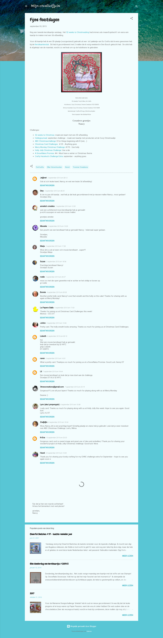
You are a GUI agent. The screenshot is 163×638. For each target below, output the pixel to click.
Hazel (42, 453)
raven (42, 358)
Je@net (43, 178)
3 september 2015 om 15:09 (58, 226)
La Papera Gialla (46, 307)
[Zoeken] (136, 7)
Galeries (89, 631)
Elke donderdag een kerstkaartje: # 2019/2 (49, 563)
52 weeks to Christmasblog (77, 32)
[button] (131, 19)
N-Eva (42, 437)
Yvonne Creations (80, 167)
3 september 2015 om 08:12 (57, 178)
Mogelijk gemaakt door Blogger (83, 626)
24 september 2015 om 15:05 (56, 453)
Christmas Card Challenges (46, 144)
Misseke (43, 226)
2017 (32, 593)
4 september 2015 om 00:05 (57, 292)
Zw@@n (43, 422)
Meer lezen (127, 556)
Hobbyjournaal (41, 138)
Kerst (67, 167)
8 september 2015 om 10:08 (70, 405)
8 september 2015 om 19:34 (58, 422)
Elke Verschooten (54, 167)
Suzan (42, 261)
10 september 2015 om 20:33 (56, 438)
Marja (42, 246)
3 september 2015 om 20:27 (56, 277)
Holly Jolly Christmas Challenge (48, 150)
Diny (42, 191)
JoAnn (43, 323)
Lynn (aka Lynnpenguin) (49, 404)
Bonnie (43, 292)
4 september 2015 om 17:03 (64, 308)
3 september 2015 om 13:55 (66, 206)
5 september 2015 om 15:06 (56, 323)
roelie (42, 277)
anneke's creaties (47, 206)
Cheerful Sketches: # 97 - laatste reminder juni (51, 534)
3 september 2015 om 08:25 (54, 191)
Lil (41, 371)
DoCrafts (40, 167)
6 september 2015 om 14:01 (56, 358)
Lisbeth (43, 336)
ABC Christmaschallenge (45, 141)
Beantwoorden (47, 185)
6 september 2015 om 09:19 (57, 336)
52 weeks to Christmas (44, 135)
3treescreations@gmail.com (52, 387)
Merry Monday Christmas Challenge (50, 147)
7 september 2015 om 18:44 (53, 371)
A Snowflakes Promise (44, 153)
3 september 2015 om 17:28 (56, 246)
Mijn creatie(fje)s (45, 6)
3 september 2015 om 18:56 (56, 261)
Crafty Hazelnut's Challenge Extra (49, 156)
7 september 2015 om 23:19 (75, 387)
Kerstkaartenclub (42, 44)
